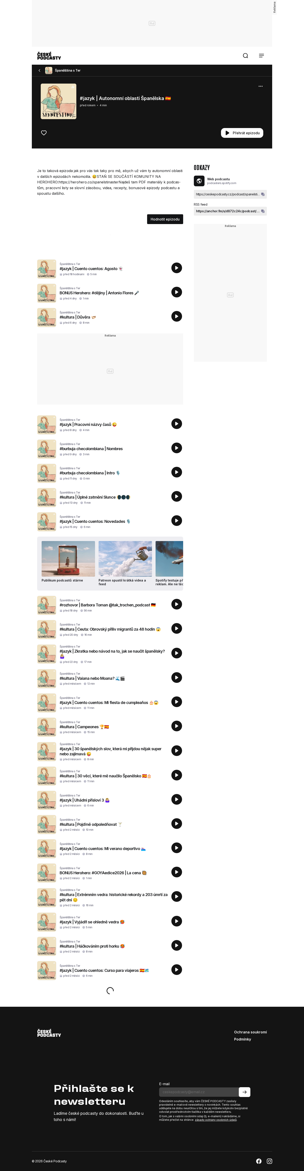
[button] (245, 55)
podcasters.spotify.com (221, 183)
